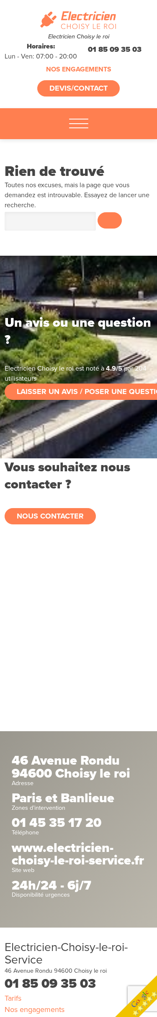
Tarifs (13, 998)
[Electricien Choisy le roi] (78, 20)
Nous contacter (50, 516)
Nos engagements (78, 69)
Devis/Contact (78, 88)
